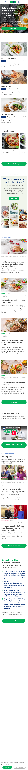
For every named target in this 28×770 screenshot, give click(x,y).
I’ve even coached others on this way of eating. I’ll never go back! (12, 528)
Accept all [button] (7, 767)
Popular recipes (9, 131)
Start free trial (14, 28)
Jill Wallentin (4, 258)
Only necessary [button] (19, 767)
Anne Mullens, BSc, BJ (8, 482)
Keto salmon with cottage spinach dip (13, 301)
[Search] (5, 2)
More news (14, 402)
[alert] (14, 764)
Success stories (7, 454)
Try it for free (13, 621)
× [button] (26, 760)
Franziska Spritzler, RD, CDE (19, 522)
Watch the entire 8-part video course (14, 445)
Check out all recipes (14, 164)
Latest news (6, 237)
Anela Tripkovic (13, 256)
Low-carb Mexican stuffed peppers (13, 383)
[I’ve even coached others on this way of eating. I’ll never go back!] (14, 512)
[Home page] (14, 2)
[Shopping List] (22, 2)
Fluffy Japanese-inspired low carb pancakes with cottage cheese (12, 264)
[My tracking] (18, 2)
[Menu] (2, 2)
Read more (21, 762)
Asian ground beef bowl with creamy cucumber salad (12, 342)
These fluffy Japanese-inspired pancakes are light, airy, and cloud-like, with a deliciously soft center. (13, 270)
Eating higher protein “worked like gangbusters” (13, 490)
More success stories (14, 546)
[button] (14, 764)
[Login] (25, 2)
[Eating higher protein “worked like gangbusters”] (14, 472)
